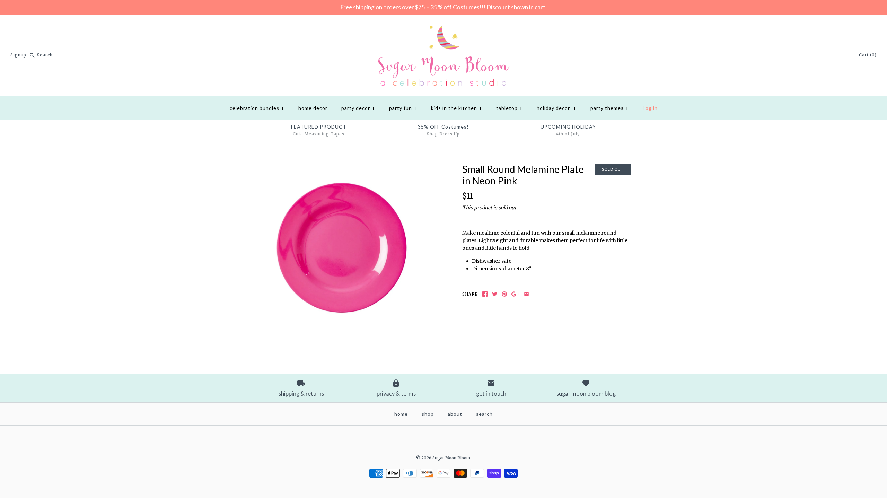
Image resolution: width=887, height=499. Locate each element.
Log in (650, 108)
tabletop (509, 108)
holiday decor (557, 108)
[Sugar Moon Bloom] (443, 25)
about (455, 414)
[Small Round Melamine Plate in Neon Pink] (340, 167)
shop (428, 414)
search (484, 414)
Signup (18, 55)
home (401, 414)
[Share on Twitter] (494, 294)
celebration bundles (257, 108)
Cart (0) (868, 55)
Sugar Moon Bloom (451, 458)
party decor (358, 108)
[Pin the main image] (504, 294)
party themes (609, 108)
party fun (403, 108)
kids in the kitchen (456, 108)
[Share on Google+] (515, 294)
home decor (312, 108)
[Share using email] (526, 294)
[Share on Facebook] (485, 294)
